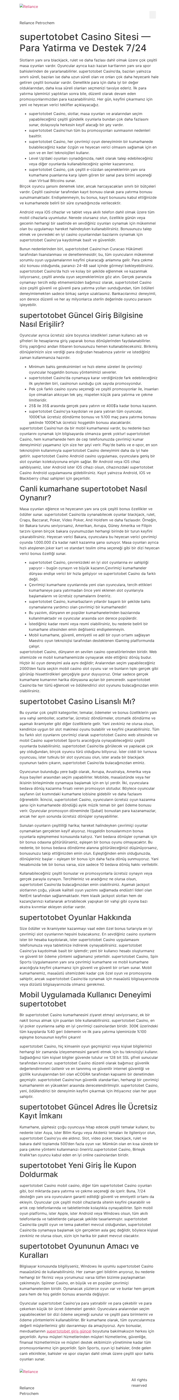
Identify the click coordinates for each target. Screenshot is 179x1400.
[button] (152, 15)
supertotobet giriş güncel (69, 1331)
